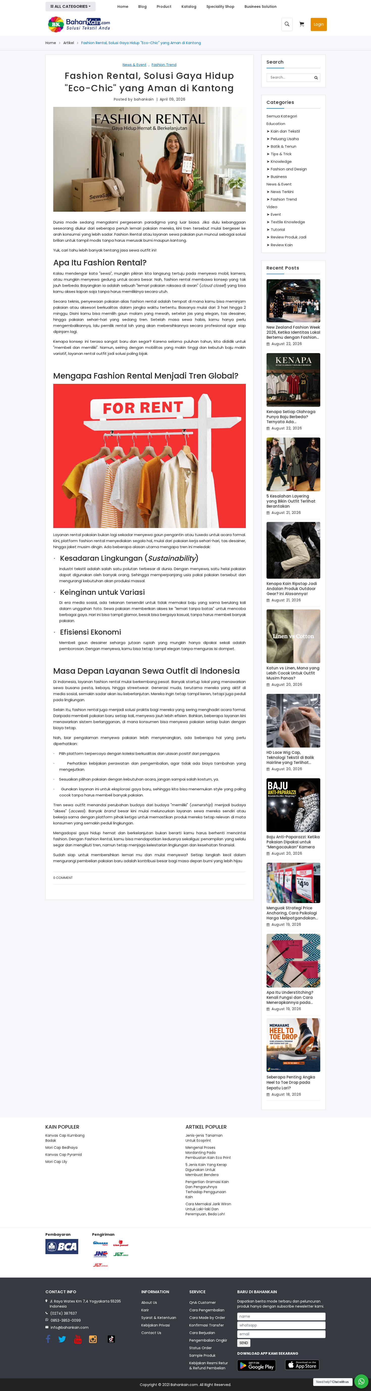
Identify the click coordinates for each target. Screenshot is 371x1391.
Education (276, 123)
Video (272, 206)
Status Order (200, 1347)
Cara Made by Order (207, 1317)
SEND (244, 1342)
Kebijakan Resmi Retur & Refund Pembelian (208, 1366)
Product (164, 6)
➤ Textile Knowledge (286, 222)
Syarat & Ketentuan (158, 1317)
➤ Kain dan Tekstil (283, 131)
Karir (145, 1310)
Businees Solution (261, 6)
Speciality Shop (220, 6)
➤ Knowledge (279, 161)
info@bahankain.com (70, 1327)
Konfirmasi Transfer (206, 1325)
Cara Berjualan (202, 1332)
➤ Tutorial (276, 229)
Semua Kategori (282, 116)
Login (319, 24)
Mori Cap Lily (56, 1161)
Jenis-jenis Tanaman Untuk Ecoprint (204, 1138)
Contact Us (151, 1332)
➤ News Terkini (280, 191)
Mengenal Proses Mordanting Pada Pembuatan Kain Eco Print (208, 1152)
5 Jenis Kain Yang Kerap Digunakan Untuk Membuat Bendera (206, 1169)
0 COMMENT (63, 877)
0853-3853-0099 (66, 1320)
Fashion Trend (164, 64)
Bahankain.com (184, 1384)
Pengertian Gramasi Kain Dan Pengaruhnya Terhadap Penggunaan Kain (207, 1189)
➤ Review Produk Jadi (286, 237)
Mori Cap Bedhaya (61, 1147)
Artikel (68, 42)
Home (122, 6)
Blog (142, 6)
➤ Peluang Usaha (283, 138)
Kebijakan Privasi (155, 1325)
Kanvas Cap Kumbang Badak (65, 1138)
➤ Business (277, 176)
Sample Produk (202, 1355)
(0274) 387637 (63, 1313)
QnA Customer (202, 1302)
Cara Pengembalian (206, 1310)
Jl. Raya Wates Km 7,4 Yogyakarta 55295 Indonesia (85, 1304)
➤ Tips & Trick (279, 154)
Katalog (188, 6)
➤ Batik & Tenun (281, 146)
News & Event (134, 64)
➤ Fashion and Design (287, 169)
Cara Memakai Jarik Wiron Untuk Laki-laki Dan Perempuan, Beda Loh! (208, 1209)
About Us (149, 1302)
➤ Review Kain (280, 245)
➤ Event (274, 214)
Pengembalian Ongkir (208, 1340)
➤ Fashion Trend (282, 199)
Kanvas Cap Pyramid (63, 1154)
